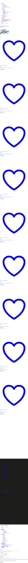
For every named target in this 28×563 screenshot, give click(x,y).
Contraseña (2, 552)
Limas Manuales (5, 540)
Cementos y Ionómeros (6, 7)
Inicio (2, 460)
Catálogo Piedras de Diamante (7, 19)
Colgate (4, 467)
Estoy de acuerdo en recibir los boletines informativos (8, 560)
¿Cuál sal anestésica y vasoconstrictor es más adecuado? (9, 493)
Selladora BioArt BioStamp (4, 369)
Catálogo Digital (5, 20)
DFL (3, 11)
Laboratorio (4, 6)
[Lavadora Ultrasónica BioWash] (4, 294)
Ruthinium (4, 542)
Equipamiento (5, 531)
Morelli (4, 14)
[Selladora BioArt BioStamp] (4, 337)
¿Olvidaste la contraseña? (3, 555)
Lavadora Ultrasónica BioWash (4, 326)
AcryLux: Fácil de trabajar (5, 492)
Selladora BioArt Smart (3, 412)
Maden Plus (3, 474)
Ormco (4, 15)
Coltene (4, 536)
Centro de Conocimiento (5, 477)
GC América (4, 538)
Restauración (5, 5)
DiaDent (4, 12)
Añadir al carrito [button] (2, 69)
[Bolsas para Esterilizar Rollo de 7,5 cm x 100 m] (4, 251)
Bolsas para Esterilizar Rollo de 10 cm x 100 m (6, 67)
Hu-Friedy (4, 13)
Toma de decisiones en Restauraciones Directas (8, 491)
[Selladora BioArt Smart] (4, 380)
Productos (3, 529)
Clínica (4, 4)
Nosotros (2, 478)
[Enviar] (1, 528)
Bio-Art (4, 466)
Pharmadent (5, 16)
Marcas (2, 8)
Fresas (4, 533)
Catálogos (2, 475)
